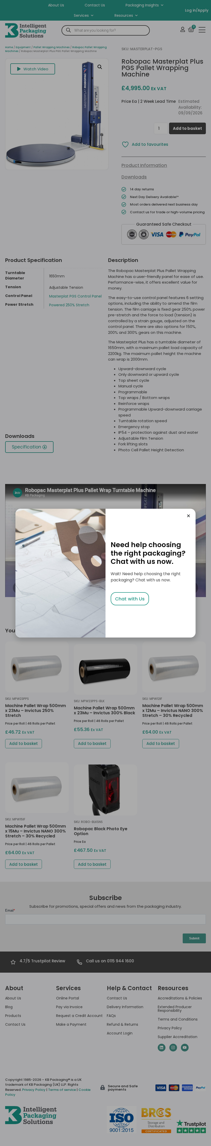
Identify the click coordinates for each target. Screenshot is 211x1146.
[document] (105, 573)
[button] (188, 516)
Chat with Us (130, 599)
